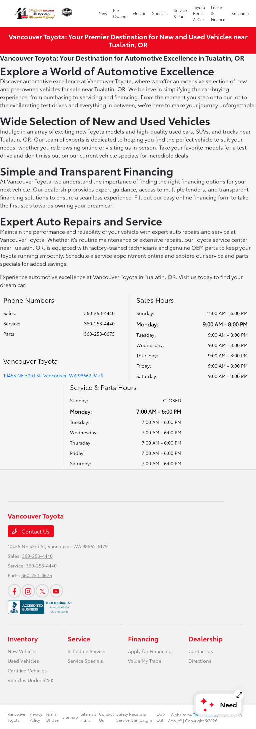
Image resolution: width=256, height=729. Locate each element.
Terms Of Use (52, 717)
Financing (143, 638)
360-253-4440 (99, 313)
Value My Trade (144, 660)
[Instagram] (28, 590)
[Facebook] (14, 590)
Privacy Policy (35, 717)
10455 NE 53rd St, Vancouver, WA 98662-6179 (53, 375)
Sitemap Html (88, 717)
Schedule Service (86, 651)
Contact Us (35, 531)
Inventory (23, 638)
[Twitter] (42, 590)
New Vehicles (23, 651)
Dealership (205, 638)
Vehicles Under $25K (31, 680)
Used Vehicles (23, 660)
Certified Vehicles (27, 670)
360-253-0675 (99, 333)
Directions (199, 660)
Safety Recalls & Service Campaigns (134, 717)
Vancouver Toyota (17, 717)
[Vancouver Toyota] (34, 13)
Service (79, 638)
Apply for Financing (150, 651)
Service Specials (85, 660)
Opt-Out (160, 717)
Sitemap (70, 717)
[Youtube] (56, 590)
